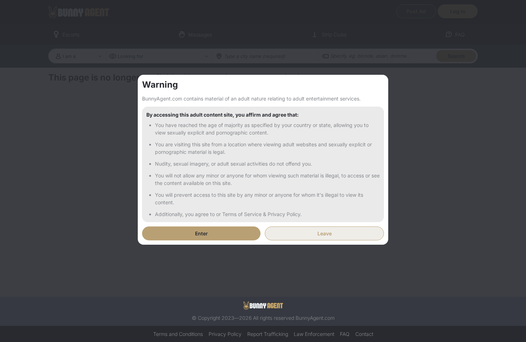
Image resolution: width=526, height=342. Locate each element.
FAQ (345, 334)
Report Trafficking (267, 334)
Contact (364, 334)
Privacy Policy (225, 334)
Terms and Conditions (178, 334)
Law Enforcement (314, 334)
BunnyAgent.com (315, 318)
